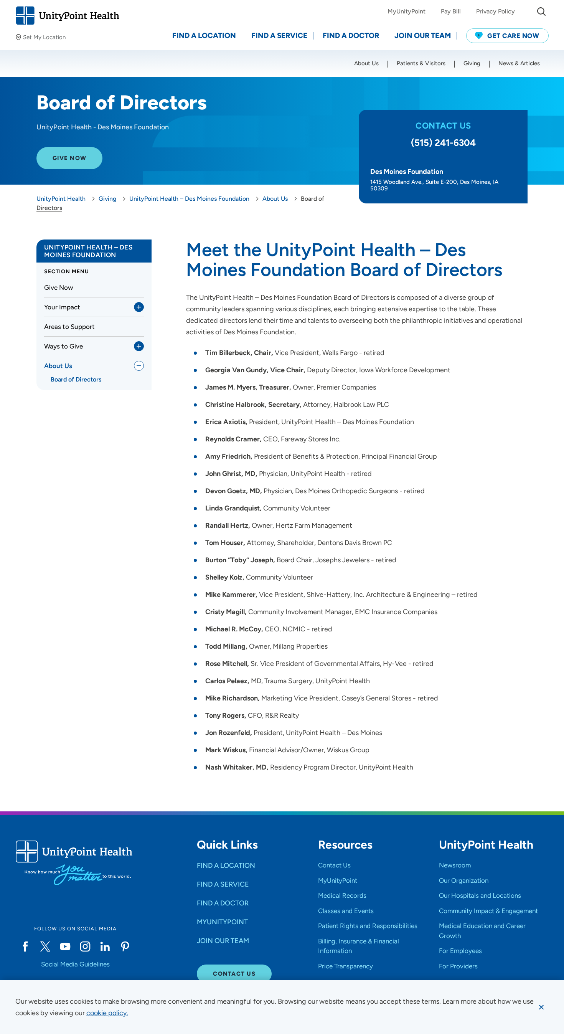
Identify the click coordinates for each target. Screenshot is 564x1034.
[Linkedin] (105, 946)
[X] (45, 946)
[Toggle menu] (139, 307)
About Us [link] (58, 366)
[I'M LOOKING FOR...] (541, 11)
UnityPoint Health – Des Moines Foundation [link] (88, 251)
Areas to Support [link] (69, 326)
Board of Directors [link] (76, 379)
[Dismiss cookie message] (541, 1007)
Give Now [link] (58, 287)
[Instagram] (85, 946)
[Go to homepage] (67, 16)
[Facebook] (25, 946)
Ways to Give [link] (63, 346)
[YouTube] (65, 946)
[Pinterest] (125, 946)
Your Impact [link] (62, 307)
